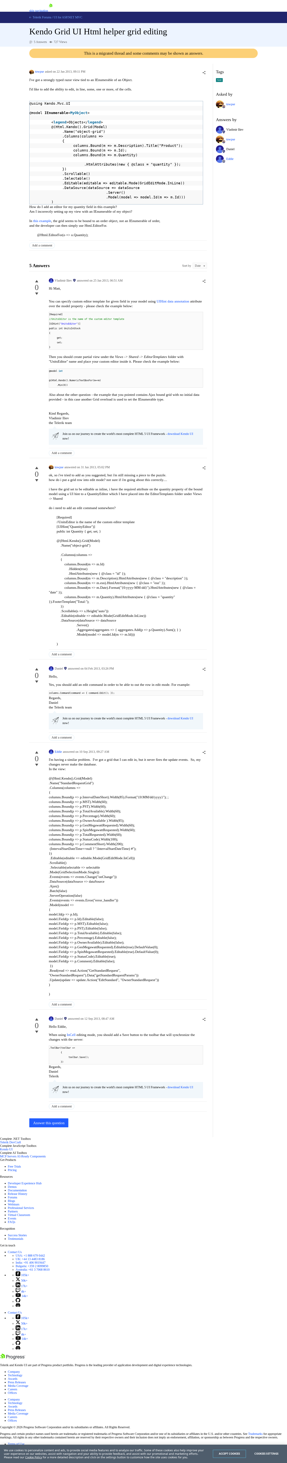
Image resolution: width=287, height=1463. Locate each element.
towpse (39, 71)
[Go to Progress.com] (12, 1358)
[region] (143, 1454)
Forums (12, 1197)
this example (42, 221)
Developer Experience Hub (25, 1183)
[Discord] (18, 1306)
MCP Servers (8, 1156)
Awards (12, 1378)
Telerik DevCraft (10, 1142)
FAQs (11, 1222)
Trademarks (255, 1433)
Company (14, 1371)
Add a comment (42, 245)
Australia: (33, 1269)
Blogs (11, 1201)
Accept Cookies (229, 1453)
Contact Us (15, 1252)
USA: (30, 1255)
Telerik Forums (41, 17)
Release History (17, 1193)
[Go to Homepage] (50, 10)
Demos (12, 1186)
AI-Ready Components (31, 1156)
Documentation (17, 1190)
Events (12, 1218)
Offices (12, 1392)
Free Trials (14, 1166)
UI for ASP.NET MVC (68, 17)
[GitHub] (18, 1301)
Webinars (13, 1204)
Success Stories (17, 1235)
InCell (72, 1035)
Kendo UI (6, 1149)
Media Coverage (18, 1385)
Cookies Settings (266, 1453)
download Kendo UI (180, 433)
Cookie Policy (33, 1457)
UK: (30, 1259)
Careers (12, 1389)
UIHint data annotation (173, 301)
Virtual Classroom (19, 1215)
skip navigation (38, 10)
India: (30, 1262)
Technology (15, 1375)
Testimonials (15, 1238)
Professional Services (21, 1208)
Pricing (12, 1170)
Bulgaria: (32, 1266)
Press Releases (17, 1382)
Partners (13, 1211)
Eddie (58, 751)
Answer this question (49, 1123)
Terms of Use (16, 1444)
